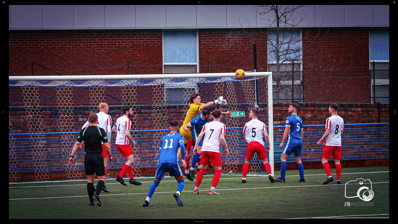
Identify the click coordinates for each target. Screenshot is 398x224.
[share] (394, 2)
